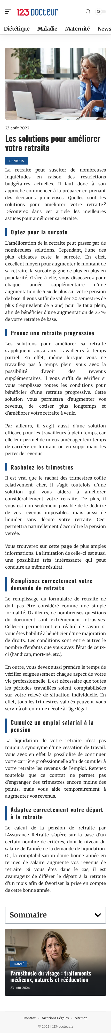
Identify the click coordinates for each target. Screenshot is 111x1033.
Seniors (16, 161)
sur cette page (56, 546)
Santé (19, 964)
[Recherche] (88, 12)
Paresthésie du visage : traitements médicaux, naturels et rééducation (50, 976)
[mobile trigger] (9, 11)
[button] (97, 915)
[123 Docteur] (37, 11)
